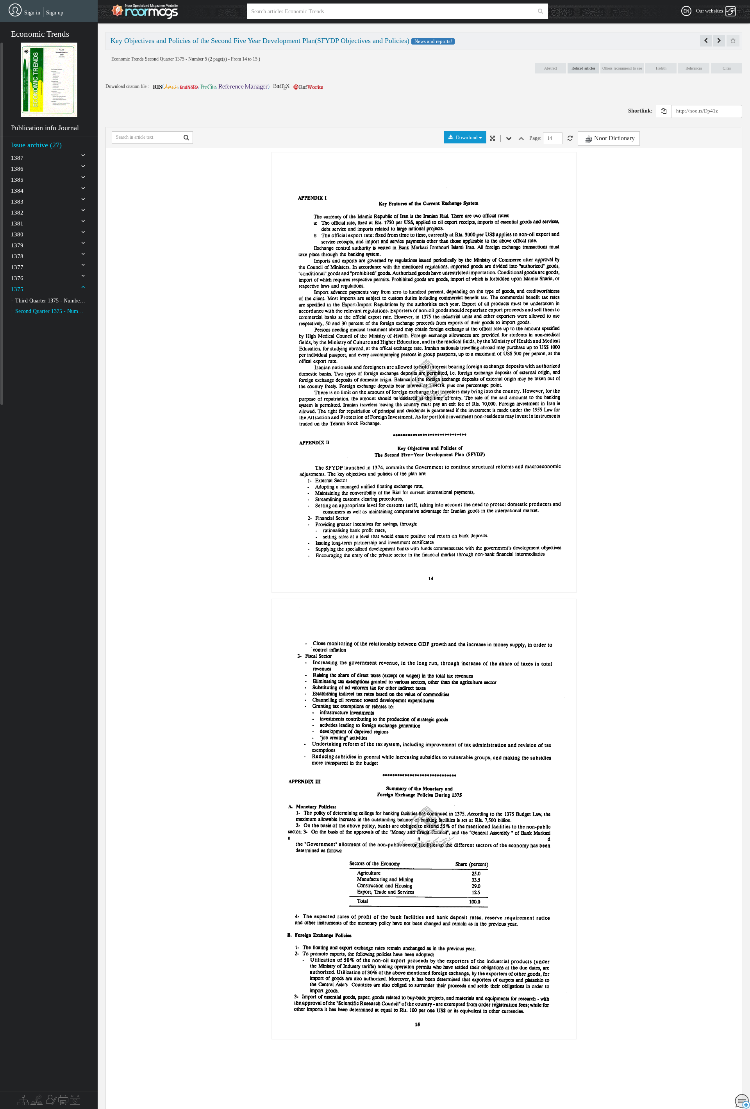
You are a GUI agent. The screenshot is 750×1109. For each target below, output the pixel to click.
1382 (17, 212)
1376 (17, 278)
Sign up (54, 13)
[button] (49, 80)
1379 (17, 245)
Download (467, 137)
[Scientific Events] (75, 1102)
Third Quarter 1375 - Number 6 (50, 301)
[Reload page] (570, 138)
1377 (17, 267)
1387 (17, 158)
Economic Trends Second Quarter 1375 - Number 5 (159, 59)
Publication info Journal (45, 128)
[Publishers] (63, 1102)
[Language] (686, 11)
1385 (17, 180)
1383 (17, 202)
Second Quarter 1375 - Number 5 (50, 311)
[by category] (23, 1102)
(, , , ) (216, 86)
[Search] (540, 11)
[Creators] (50, 1102)
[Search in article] (186, 137)
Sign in (32, 13)
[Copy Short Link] (663, 111)
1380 (17, 234)
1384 (17, 191)
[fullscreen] (492, 138)
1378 (17, 256)
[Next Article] (719, 41)
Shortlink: (640, 111)
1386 (17, 169)
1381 (17, 223)
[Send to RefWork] (308, 86)
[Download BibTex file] (281, 86)
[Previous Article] (706, 41)
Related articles (583, 68)
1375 (17, 289)
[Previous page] (521, 138)
